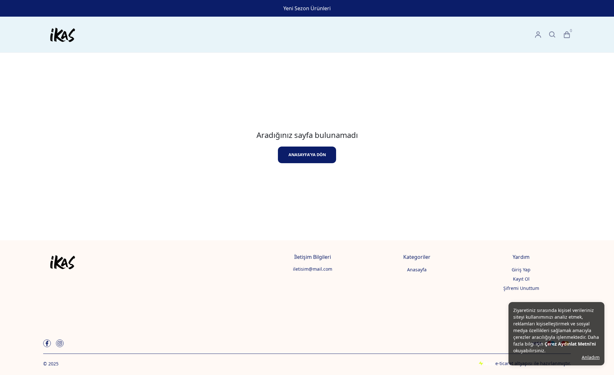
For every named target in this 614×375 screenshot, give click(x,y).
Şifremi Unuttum (521, 288)
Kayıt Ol (521, 279)
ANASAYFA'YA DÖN (307, 154)
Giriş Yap (521, 270)
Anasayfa (417, 270)
